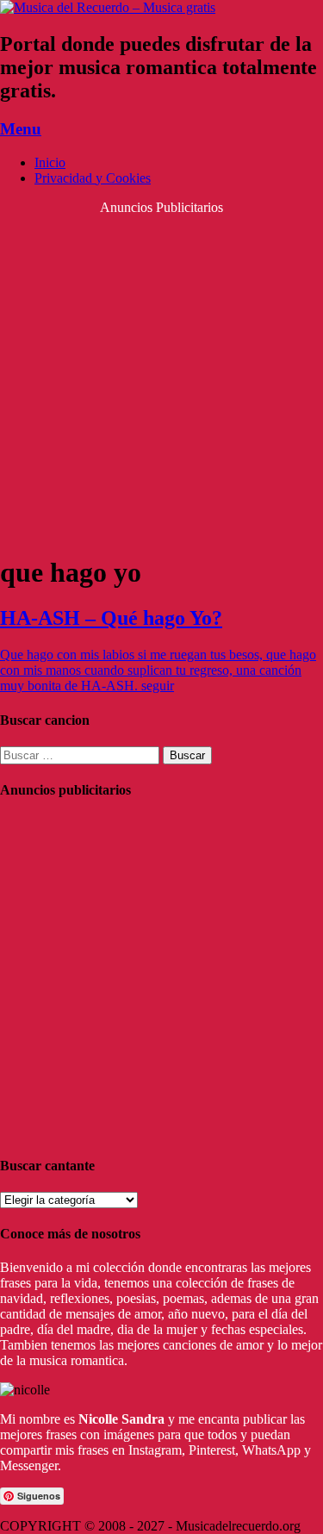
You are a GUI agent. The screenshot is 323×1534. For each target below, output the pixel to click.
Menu (20, 129)
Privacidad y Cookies (92, 178)
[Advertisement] (161, 377)
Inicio (49, 162)
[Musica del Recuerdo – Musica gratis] (107, 7)
